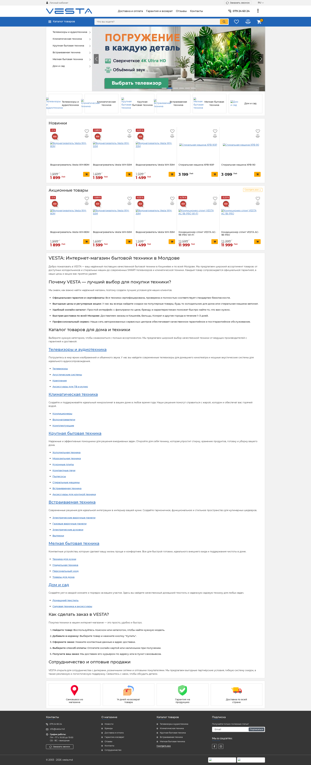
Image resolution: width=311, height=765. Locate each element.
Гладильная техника (65, 565)
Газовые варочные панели (69, 523)
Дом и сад (59, 584)
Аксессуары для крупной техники (74, 494)
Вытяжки (58, 535)
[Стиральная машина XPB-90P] (198, 145)
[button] (261, 59)
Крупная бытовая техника (75, 433)
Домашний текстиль (65, 600)
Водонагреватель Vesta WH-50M (112, 164)
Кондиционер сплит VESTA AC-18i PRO (240, 233)
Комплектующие (63, 425)
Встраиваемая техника (66, 488)
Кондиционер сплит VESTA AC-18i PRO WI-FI (197, 233)
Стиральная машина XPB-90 (238, 164)
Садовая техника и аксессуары (72, 606)
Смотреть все (164, 746)
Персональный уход (65, 571)
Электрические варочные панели (73, 517)
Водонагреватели (63, 419)
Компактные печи (63, 470)
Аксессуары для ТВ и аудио (70, 386)
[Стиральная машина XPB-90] (241, 145)
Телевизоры (60, 368)
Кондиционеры (62, 413)
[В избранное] (87, 131)
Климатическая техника (73, 394)
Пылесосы (59, 476)
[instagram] (221, 746)
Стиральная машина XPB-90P (196, 164)
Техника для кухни (64, 559)
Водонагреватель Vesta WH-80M (69, 164)
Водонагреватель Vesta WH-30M (155, 164)
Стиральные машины (66, 482)
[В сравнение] (87, 136)
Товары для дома (63, 577)
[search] (224, 21)
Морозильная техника (66, 458)
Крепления (59, 380)
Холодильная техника (66, 452)
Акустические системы (67, 374)
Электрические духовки (67, 529)
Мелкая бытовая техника (74, 543)
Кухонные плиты (63, 464)
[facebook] (214, 746)
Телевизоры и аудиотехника (78, 349)
